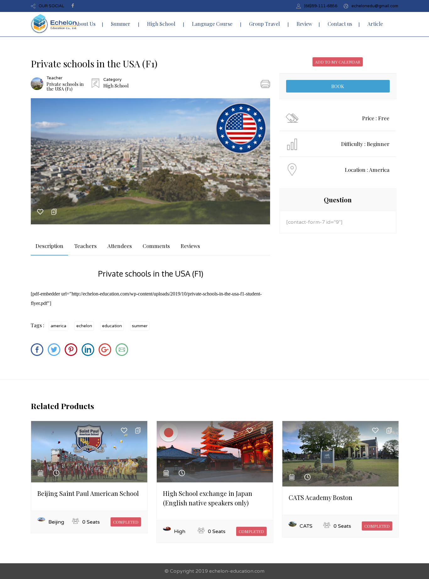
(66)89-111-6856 (320, 5)
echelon (84, 326)
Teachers (85, 245)
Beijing (56, 522)
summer (140, 326)
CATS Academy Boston (320, 497)
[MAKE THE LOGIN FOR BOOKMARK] (40, 213)
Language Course (212, 23)
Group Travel (264, 23)
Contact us (340, 23)
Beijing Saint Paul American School (88, 493)
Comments (156, 245)
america (58, 326)
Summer (120, 23)
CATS (306, 526)
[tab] (49, 246)
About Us (85, 23)
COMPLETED (125, 522)
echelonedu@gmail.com (374, 5)
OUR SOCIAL (51, 5)
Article (375, 23)
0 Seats (91, 522)
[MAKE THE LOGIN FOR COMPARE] (54, 213)
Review (304, 23)
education (112, 326)
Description (49, 245)
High (179, 531)
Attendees (119, 245)
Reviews (190, 245)
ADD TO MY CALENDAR (337, 62)
